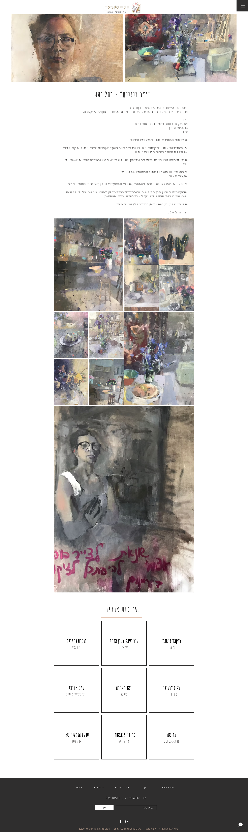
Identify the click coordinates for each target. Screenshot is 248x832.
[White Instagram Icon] (127, 822)
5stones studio (86, 829)
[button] (243, 5)
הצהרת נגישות (98, 787)
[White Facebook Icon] (121, 822)
